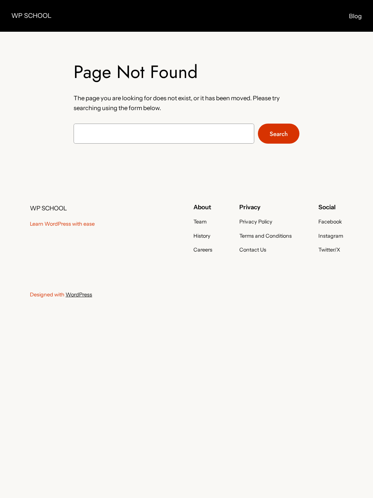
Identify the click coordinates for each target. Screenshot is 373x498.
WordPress (79, 294)
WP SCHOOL (31, 15)
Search (279, 133)
